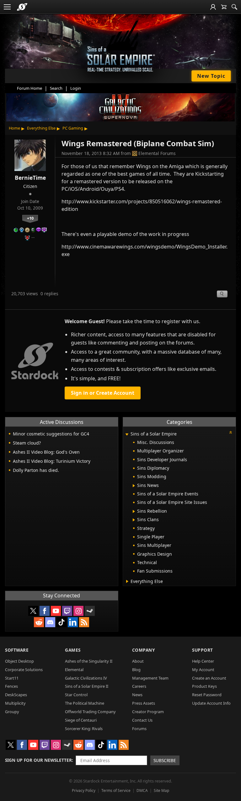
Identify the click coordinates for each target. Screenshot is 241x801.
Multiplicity (15, 703)
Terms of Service (116, 790)
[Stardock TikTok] (61, 622)
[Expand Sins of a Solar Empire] (127, 434)
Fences (11, 686)
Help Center (203, 661)
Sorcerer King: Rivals (84, 728)
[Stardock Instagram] (78, 611)
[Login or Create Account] (213, 7)
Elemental (74, 669)
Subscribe (164, 760)
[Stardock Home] (22, 7)
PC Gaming (72, 128)
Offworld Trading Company (90, 711)
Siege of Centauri (81, 720)
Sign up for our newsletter (38, 760)
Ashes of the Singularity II (88, 661)
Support (202, 650)
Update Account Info (211, 703)
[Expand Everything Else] (127, 581)
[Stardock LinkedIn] (72, 622)
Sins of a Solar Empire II (86, 686)
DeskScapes (16, 694)
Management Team (150, 678)
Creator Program (148, 711)
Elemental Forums (157, 153)
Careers (139, 686)
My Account (203, 669)
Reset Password (207, 694)
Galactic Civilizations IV (86, 678)
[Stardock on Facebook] (44, 611)
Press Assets (143, 703)
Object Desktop (19, 661)
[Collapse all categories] (230, 432)
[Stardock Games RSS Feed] (84, 622)
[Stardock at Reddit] (39, 622)
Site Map (161, 790)
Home (14, 128)
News (137, 694)
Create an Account (209, 678)
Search (56, 88)
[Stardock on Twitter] (33, 611)
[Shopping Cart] (223, 7)
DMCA (142, 790)
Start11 (12, 678)
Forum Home (29, 88)
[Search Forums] (234, 7)
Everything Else (41, 128)
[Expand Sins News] (134, 485)
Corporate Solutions (24, 669)
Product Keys (204, 686)
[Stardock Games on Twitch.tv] (67, 611)
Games (73, 650)
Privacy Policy (83, 790)
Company (143, 650)
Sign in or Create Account (102, 392)
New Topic (211, 75)
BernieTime (30, 177)
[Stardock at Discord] (50, 622)
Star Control (76, 694)
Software (17, 650)
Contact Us (142, 720)
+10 (30, 218)
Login (75, 88)
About (138, 661)
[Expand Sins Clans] (134, 519)
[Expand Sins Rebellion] (134, 511)
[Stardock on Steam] (89, 611)
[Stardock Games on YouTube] (56, 611)
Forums (139, 728)
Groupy (12, 711)
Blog (136, 669)
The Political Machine (84, 703)
